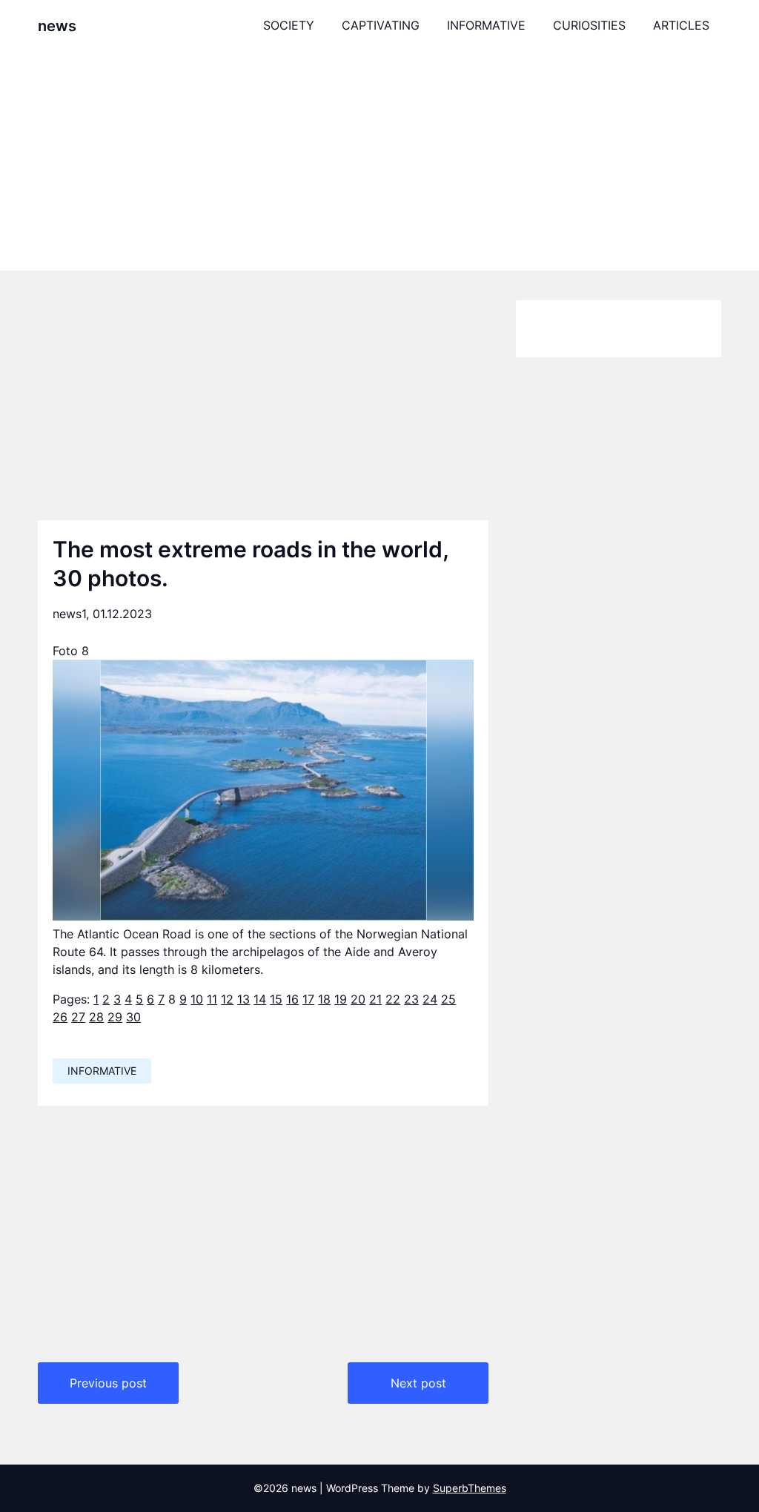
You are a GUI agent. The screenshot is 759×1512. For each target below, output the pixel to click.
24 (429, 999)
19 (340, 999)
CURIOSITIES (589, 25)
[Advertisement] (379, 161)
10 (196, 999)
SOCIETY (288, 25)
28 (96, 1016)
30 (133, 1016)
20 (358, 999)
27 (78, 1016)
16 (292, 999)
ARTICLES (681, 25)
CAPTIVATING (381, 25)
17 (308, 999)
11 (212, 999)
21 (375, 999)
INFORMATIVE (486, 25)
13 (243, 999)
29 (114, 1016)
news (57, 26)
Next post (418, 1383)
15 (276, 999)
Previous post (108, 1383)
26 (60, 1016)
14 (259, 999)
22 (392, 999)
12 (227, 999)
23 (411, 999)
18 (324, 999)
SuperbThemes (469, 1488)
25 (448, 999)
